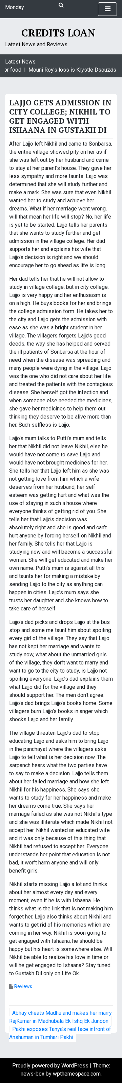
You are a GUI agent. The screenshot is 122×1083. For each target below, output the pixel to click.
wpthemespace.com (77, 1074)
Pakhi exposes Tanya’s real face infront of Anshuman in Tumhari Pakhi (60, 1033)
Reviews (23, 986)
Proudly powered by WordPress (51, 1065)
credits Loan (58, 33)
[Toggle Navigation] (107, 9)
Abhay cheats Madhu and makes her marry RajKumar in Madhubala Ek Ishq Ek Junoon (60, 1017)
